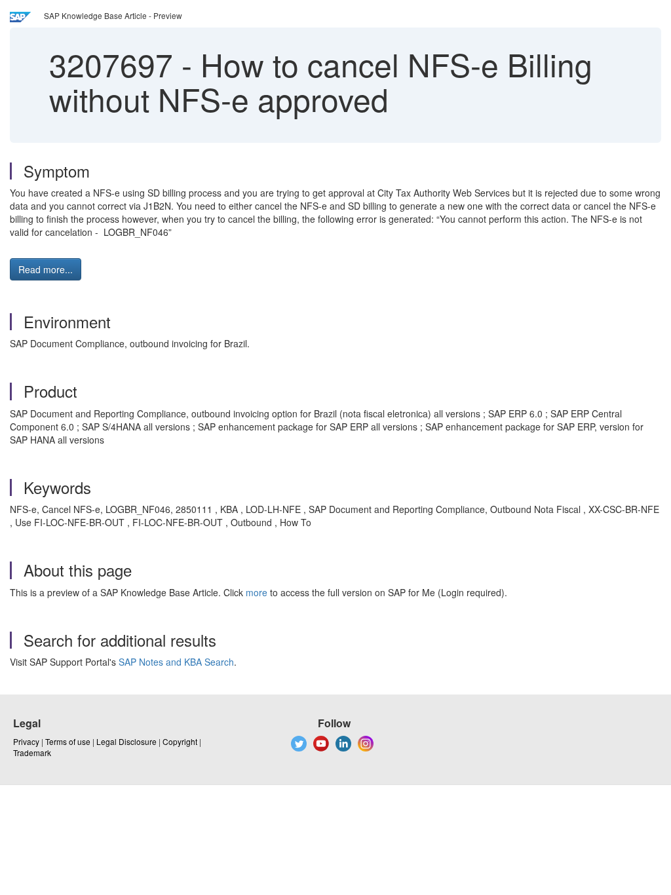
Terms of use (67, 741)
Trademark (32, 752)
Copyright (180, 741)
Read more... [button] (45, 269)
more (256, 592)
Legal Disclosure (126, 741)
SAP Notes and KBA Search (176, 661)
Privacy (26, 741)
